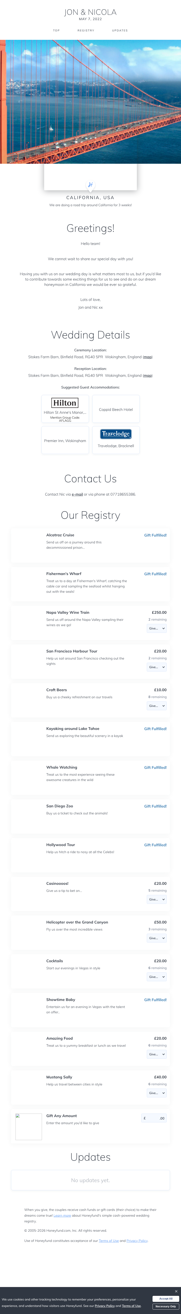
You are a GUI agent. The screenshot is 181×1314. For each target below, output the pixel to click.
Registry (85, 30)
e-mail (77, 494)
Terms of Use (109, 1241)
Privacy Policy (136, 1241)
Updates (120, 30)
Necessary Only (166, 1306)
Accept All (165, 1298)
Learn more (62, 1215)
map (148, 357)
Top (56, 30)
